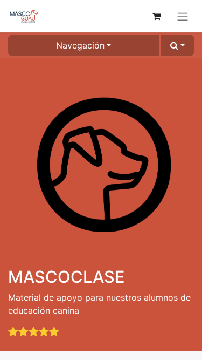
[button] (177, 45)
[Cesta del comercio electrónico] (156, 16)
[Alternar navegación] (182, 16)
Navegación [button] (80, 45)
